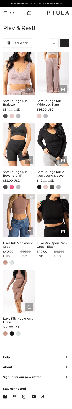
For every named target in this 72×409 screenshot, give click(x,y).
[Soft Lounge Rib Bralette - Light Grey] (18, 116)
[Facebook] (5, 396)
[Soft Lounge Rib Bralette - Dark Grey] (5, 116)
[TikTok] (43, 396)
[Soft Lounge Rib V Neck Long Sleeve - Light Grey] (58, 187)
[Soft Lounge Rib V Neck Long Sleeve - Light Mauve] (45, 187)
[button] (29, 12)
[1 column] (54, 43)
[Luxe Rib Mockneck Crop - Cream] (11, 262)
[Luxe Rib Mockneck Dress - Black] (11, 333)
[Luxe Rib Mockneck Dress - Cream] (18, 333)
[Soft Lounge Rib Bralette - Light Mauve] (11, 116)
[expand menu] (5, 12)
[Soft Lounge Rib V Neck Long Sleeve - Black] (39, 187)
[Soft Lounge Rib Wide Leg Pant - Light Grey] (45, 116)
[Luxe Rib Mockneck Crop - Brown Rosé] (5, 262)
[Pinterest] (14, 396)
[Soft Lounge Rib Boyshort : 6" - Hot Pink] (11, 187)
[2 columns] (64, 43)
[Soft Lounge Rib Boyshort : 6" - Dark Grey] (5, 187)
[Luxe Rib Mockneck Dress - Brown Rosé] (5, 333)
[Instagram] (24, 396)
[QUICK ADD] (29, 89)
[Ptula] (58, 13)
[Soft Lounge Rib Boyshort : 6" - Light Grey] (18, 187)
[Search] (12, 12)
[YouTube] (34, 396)
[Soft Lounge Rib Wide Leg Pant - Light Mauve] (39, 116)
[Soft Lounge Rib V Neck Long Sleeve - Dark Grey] (52, 187)
